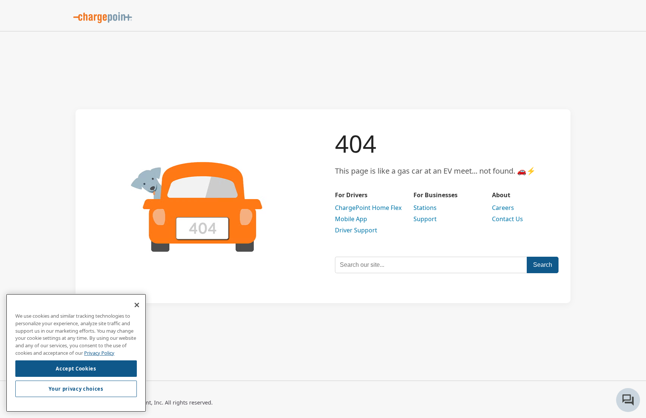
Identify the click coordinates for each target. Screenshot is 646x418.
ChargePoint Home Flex (368, 208)
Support (425, 219)
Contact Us (507, 219)
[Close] (137, 305)
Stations (425, 208)
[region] (76, 353)
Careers (503, 208)
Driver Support (356, 230)
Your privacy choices (76, 388)
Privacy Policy (99, 352)
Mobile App (351, 219)
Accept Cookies (76, 368)
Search (542, 265)
